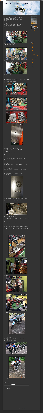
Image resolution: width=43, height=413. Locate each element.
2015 (32, 68)
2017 (32, 66)
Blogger (24, 408)
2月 (32, 62)
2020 (32, 64)
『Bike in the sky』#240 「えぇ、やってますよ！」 (35, 58)
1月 (32, 63)
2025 (32, 44)
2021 (32, 47)
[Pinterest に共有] (14, 384)
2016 (32, 67)
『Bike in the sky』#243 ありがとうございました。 (35, 54)
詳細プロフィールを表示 (33, 30)
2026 (32, 43)
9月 (32, 50)
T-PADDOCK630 (36, 26)
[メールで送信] (11, 384)
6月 (32, 59)
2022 (32, 46)
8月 (32, 51)
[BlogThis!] (12, 384)
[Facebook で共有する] (13, 384)
